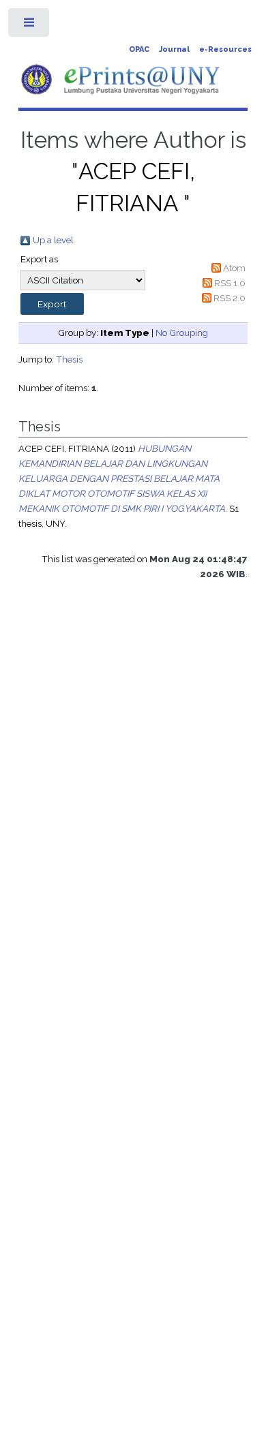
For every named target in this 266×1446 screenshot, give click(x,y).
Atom (234, 267)
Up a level (53, 239)
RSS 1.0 (230, 282)
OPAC (139, 49)
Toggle (29, 25)
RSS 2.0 (229, 297)
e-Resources (225, 49)
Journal (174, 49)
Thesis (69, 359)
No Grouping (182, 332)
